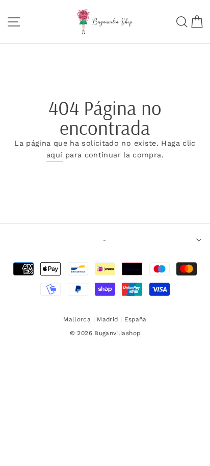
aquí (54, 155)
